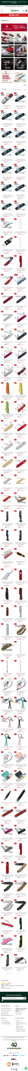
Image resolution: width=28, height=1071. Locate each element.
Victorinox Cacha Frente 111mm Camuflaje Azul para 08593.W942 (20, 543)
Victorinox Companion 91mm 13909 (21, 415)
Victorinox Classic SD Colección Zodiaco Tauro (21, 106)
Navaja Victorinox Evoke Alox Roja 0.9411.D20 (7, 288)
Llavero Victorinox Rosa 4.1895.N (20, 747)
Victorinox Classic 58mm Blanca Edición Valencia (7, 232)
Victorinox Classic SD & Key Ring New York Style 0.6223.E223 (7, 711)
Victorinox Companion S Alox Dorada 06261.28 (21, 488)
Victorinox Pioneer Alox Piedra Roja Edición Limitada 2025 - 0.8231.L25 (7, 562)
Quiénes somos (19, 1022)
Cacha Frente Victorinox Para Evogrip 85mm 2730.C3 (7, 619)
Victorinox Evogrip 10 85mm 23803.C (20, 378)
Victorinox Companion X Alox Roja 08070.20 (21, 471)
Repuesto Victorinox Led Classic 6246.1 (21, 562)
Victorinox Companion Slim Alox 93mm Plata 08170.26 (7, 453)
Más (25, 85)
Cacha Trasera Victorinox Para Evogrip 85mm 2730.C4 (21, 601)
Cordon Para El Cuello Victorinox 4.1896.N (20, 674)
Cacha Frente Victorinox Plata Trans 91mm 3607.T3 (7, 637)
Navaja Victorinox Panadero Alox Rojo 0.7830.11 (7, 931)
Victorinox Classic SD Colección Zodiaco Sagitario (7, 124)
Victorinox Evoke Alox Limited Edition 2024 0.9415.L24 (21, 637)
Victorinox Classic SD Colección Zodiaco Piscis (7, 178)
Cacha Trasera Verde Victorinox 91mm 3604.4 (21, 931)
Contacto (18, 1020)
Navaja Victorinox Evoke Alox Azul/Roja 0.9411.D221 (7, 269)
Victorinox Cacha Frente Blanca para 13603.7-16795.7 (20, 232)
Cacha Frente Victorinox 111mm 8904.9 (20, 949)
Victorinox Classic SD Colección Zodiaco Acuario (7, 214)
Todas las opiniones (12, 984)
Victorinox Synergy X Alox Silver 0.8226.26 (7, 378)
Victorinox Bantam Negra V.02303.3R (7, 601)
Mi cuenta (4, 1020)
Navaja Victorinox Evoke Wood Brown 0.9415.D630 (20, 894)
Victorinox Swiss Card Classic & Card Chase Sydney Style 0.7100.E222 (7, 784)
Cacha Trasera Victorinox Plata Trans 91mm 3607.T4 (20, 619)
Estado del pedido (6, 1022)
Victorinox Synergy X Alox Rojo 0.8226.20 (7, 360)
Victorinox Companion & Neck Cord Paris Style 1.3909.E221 (7, 765)
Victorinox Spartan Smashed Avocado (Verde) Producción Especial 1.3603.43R (7, 415)
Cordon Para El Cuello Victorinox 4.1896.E (20, 655)
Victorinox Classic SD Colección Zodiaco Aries (21, 214)
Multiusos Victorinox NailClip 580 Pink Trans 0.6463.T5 (7, 839)
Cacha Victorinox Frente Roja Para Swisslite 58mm (21, 582)
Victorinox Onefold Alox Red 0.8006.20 (7, 307)
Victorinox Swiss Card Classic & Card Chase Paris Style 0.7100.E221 (21, 765)
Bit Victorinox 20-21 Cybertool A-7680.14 (21, 803)
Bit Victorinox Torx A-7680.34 (7, 802)
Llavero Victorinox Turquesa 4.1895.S (7, 747)
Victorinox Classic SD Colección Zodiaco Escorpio (20, 160)
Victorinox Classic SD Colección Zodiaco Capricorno (20, 196)
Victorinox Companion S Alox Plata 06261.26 (7, 488)
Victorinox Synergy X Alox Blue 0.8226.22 (20, 360)
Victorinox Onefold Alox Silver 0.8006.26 (7, 325)
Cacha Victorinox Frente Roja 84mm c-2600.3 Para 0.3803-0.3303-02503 (7, 876)
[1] (4, 565)
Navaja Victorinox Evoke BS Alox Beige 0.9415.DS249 (20, 875)
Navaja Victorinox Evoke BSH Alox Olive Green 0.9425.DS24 (7, 895)
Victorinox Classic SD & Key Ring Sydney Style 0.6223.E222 (20, 711)
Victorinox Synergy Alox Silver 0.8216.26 (7, 342)
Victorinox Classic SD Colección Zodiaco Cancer (7, 142)
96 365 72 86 (5, 1012)
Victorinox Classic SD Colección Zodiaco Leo (20, 178)
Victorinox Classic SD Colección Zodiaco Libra (21, 124)
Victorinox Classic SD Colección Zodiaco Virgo (7, 160)
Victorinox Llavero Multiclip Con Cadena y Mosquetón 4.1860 (7, 583)
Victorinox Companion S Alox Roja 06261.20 (7, 506)
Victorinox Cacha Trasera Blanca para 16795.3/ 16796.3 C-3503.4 (20, 250)
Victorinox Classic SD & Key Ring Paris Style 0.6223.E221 (7, 729)
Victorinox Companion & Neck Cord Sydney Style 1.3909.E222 (20, 692)
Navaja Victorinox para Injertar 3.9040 (20, 821)
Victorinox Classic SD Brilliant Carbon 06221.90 (21, 968)
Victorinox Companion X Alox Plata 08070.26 (21, 453)
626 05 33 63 (5, 1013)
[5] (9, 565)
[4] (8, 565)
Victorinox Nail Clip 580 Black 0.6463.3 (21, 839)
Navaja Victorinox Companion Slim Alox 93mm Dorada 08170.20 (7, 434)
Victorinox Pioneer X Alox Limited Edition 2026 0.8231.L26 (20, 288)
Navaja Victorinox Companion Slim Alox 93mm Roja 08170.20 (20, 434)
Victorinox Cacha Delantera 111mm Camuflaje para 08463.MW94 (7, 524)
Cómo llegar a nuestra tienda (21, 1024)
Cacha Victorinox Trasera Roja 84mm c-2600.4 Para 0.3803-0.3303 (20, 857)
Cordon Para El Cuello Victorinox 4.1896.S (7, 674)
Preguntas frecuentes (20, 1029)
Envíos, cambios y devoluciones (20, 1027)
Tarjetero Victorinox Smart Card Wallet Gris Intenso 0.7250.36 (7, 250)
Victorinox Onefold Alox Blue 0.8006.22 (20, 307)
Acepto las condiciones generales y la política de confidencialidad (15, 1000)
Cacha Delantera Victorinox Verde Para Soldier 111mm (7, 968)
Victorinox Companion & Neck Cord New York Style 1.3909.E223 (7, 692)
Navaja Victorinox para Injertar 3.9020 (7, 821)
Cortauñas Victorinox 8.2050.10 (7, 106)
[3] (7, 565)
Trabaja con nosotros (20, 1031)
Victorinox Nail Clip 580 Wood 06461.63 (20, 506)
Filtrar (5, 89)
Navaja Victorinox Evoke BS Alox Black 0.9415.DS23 (20, 913)
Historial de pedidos (6, 1023)
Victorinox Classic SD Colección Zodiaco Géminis (7, 195)
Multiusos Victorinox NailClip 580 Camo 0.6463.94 (7, 857)
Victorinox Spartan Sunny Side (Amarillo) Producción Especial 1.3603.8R (20, 396)
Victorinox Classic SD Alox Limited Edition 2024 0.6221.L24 (7, 655)
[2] (6, 565)
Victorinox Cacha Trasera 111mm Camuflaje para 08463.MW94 (20, 524)
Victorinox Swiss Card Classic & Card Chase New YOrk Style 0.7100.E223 (21, 784)
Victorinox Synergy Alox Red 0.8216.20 (20, 325)
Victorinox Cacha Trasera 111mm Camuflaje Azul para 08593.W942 (7, 543)
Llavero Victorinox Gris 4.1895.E (20, 729)
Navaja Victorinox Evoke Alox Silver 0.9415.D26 (7, 913)
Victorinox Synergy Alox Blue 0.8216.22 (20, 342)
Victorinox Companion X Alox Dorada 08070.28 (7, 471)
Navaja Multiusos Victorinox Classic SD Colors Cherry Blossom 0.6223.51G (7, 949)
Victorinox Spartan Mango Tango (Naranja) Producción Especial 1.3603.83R (7, 396)
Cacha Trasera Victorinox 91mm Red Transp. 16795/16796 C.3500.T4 (20, 269)
